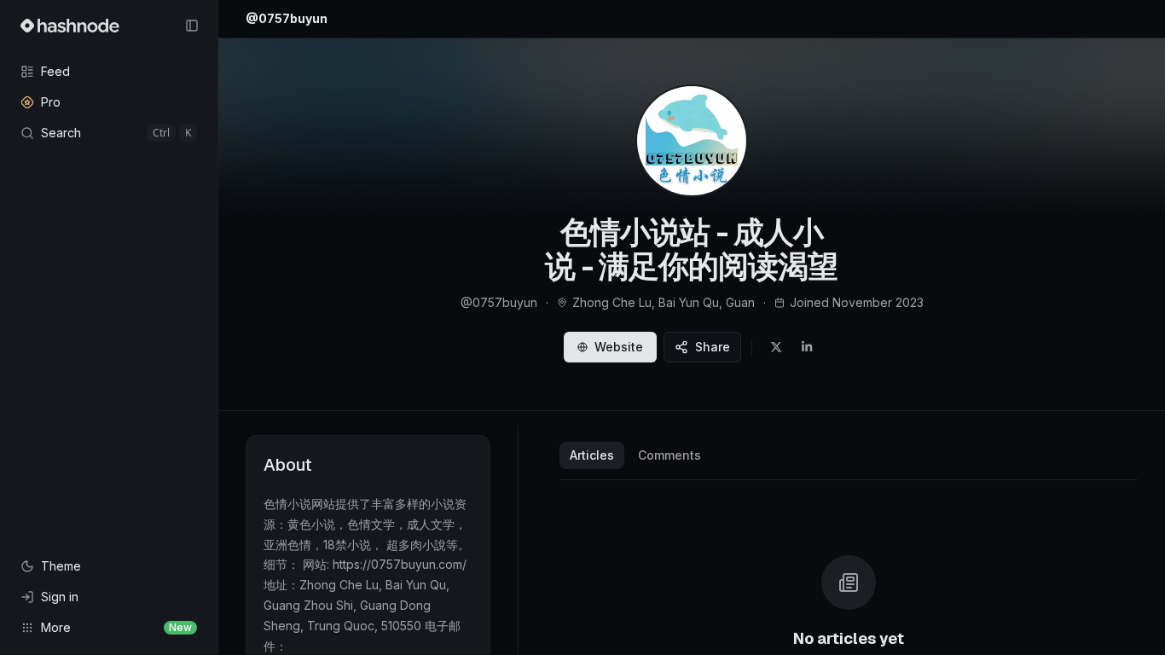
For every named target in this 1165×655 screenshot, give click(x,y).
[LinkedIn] (806, 347)
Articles (592, 455)
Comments (669, 455)
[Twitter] (776, 347)
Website (618, 346)
